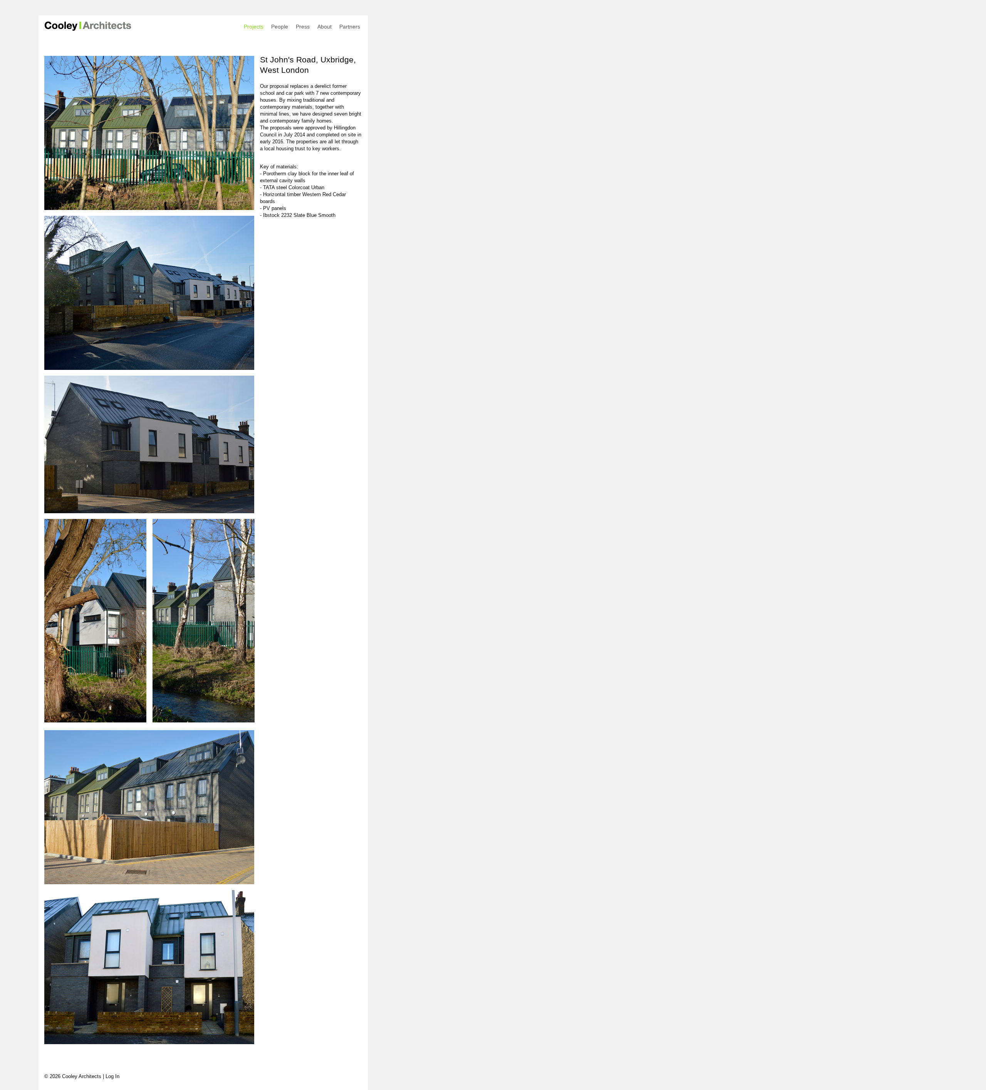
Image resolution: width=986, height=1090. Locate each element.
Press (303, 27)
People (279, 27)
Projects (253, 27)
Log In (112, 1076)
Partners (349, 27)
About (324, 27)
